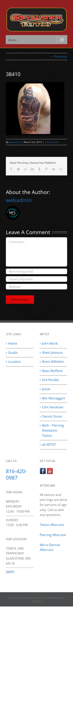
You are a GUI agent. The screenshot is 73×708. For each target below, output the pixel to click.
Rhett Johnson (52, 352)
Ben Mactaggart (53, 398)
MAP (10, 572)
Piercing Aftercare (53, 535)
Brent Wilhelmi (53, 361)
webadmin (14, 142)
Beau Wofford (52, 371)
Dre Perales (50, 380)
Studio (13, 352)
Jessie (46, 389)
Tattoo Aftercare (52, 525)
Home (12, 343)
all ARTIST (49, 444)
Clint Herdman (52, 407)
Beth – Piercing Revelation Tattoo (53, 430)
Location (14, 361)
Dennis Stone (52, 416)
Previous (60, 56)
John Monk (50, 343)
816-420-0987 (16, 474)
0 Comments (52, 142)
